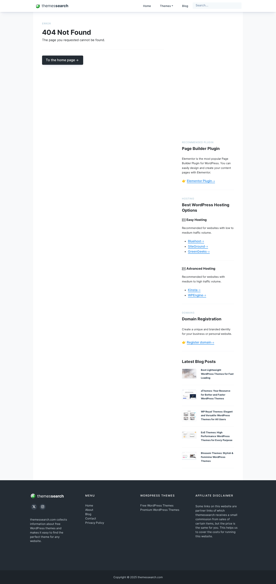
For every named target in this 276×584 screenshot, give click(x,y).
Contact (90, 518)
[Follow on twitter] (34, 507)
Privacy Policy (94, 523)
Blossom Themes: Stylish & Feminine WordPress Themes (217, 457)
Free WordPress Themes (156, 505)
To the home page (60, 60)
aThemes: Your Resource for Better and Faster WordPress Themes (215, 394)
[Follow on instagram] (43, 507)
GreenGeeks (197, 251)
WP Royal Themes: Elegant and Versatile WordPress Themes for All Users (217, 415)
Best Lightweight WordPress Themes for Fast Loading (217, 374)
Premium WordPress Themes (159, 510)
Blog (185, 6)
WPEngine (195, 295)
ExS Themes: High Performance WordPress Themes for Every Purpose (216, 436)
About (89, 510)
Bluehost (194, 241)
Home (147, 6)
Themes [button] (165, 6)
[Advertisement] (208, 77)
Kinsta (193, 290)
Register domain (199, 342)
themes (50, 496)
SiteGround (196, 246)
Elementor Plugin (199, 181)
